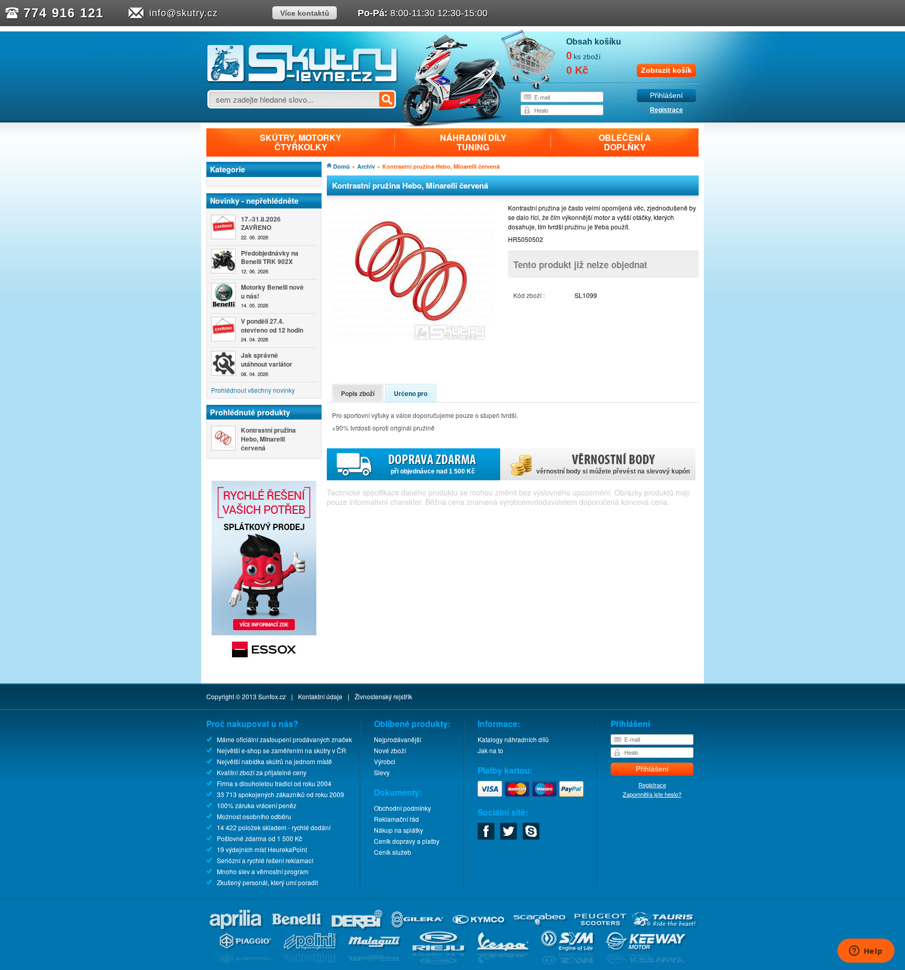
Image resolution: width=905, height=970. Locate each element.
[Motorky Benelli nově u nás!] (223, 295)
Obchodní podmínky (402, 807)
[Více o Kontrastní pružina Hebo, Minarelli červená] (223, 438)
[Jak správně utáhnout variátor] (223, 363)
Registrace (666, 110)
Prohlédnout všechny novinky (253, 389)
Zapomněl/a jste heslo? (652, 794)
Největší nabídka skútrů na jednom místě (274, 761)
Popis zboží (357, 393)
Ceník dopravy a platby (406, 840)
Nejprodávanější (397, 739)
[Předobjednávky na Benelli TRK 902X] (223, 261)
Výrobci (384, 761)
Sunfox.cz (272, 696)
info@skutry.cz (183, 13)
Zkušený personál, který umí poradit (267, 882)
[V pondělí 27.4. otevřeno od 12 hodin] (223, 329)
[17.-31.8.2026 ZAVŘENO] (223, 227)
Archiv (366, 166)
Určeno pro (410, 393)
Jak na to (490, 750)
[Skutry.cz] (302, 80)
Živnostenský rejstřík (383, 696)
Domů (341, 166)
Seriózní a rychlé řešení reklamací (265, 860)
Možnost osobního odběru (254, 816)
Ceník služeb (392, 851)
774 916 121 (64, 13)
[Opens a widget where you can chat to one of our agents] (866, 952)
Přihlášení (666, 96)
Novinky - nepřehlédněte (254, 200)
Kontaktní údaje (320, 696)
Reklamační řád (396, 818)
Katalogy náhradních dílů (513, 739)
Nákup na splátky (398, 829)
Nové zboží (390, 750)
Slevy (382, 772)
